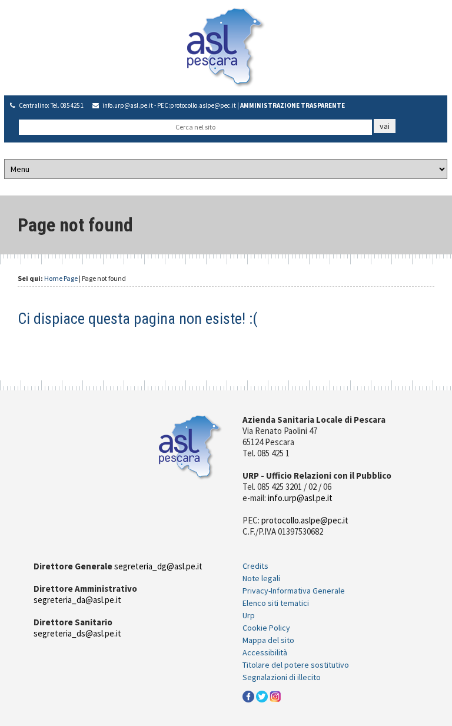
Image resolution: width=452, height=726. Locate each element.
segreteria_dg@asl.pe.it (158, 566)
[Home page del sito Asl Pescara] (226, 46)
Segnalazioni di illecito (281, 677)
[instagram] (275, 695)
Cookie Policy (266, 627)
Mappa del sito (268, 640)
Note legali (261, 578)
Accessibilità (264, 652)
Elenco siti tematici (275, 603)
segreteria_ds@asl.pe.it (77, 633)
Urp (248, 615)
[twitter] (262, 695)
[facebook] (248, 695)
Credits (255, 566)
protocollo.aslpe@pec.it (203, 105)
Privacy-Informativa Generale (293, 590)
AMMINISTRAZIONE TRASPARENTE (292, 105)
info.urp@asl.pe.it (127, 105)
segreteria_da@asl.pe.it (77, 599)
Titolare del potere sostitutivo (295, 664)
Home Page (61, 278)
